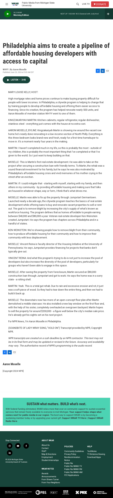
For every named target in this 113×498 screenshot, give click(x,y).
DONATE (101, 4)
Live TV (86, 4)
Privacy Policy (70, 454)
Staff (44, 451)
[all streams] (109, 13)
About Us (46, 445)
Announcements (49, 476)
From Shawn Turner (50, 479)
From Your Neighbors (51, 482)
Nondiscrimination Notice (72, 458)
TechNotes (92, 451)
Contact (45, 448)
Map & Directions (49, 454)
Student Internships (50, 460)
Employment (47, 457)
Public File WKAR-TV (73, 466)
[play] (7, 13)
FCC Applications (71, 475)
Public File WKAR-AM (73, 472)
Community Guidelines (74, 451)
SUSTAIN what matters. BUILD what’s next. (56, 404)
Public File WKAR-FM (73, 469)
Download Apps (94, 457)
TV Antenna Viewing (96, 454)
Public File (68, 463)
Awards (45, 473)
